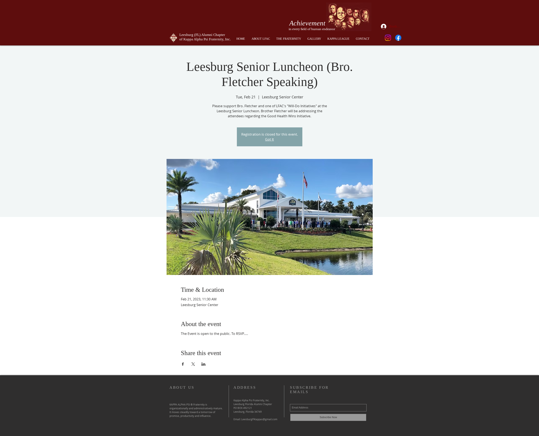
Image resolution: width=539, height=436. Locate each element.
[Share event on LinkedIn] (203, 364)
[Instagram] (388, 38)
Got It (269, 139)
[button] (288, 38)
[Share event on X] (193, 364)
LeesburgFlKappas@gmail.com (259, 419)
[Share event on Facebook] (183, 364)
